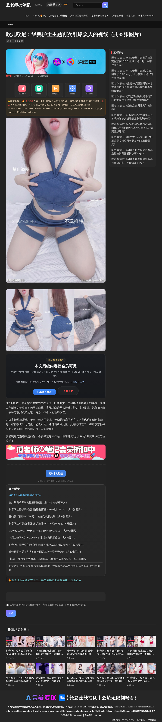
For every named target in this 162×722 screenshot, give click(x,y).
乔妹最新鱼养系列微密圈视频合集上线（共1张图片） (38, 502)
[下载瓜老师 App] (66, 5)
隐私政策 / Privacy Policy (123, 720)
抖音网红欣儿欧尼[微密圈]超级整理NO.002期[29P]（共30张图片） (110, 654)
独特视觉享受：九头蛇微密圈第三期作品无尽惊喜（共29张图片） (45, 551)
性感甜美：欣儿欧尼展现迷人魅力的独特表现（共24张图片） (141, 681)
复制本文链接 (56, 473)
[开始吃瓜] (55, 90)
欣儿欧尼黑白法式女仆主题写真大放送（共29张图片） (111, 681)
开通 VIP (68, 390)
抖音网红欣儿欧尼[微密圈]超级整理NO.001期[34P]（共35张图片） (140, 654)
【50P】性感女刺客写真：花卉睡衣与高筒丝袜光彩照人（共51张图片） (49, 558)
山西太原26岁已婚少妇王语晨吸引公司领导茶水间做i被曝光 (132, 141)
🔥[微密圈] (27, 101)
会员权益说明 (77, 381)
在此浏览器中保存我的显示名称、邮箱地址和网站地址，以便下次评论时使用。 (48, 605)
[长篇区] (39, 90)
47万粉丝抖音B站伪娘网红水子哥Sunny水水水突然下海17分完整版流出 (132, 74)
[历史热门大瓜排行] (58, 15)
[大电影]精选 (117, 15)
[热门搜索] (89, 90)
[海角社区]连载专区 (79, 15)
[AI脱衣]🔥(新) (39, 15)
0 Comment (43, 76)
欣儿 (9, 41)
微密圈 (9, 76)
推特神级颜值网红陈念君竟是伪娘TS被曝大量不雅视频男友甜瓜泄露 (132, 87)
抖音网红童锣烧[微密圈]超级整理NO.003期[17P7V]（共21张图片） (46, 509)
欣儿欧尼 (19, 41)
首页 (27, 15)
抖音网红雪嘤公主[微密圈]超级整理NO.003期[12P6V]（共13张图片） (47, 544)
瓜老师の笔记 (18, 5)
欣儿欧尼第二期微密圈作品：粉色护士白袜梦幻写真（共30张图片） (50, 681)
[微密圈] (72, 90)
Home (10, 24)
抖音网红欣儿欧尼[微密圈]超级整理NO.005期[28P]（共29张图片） (19, 654)
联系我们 (130, 15)
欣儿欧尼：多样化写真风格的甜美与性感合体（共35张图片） (20, 681)
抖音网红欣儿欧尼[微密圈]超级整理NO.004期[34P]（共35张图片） (49, 654)
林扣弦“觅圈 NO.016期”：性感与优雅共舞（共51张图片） (41, 516)
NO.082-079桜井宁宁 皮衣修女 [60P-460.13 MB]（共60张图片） (44, 530)
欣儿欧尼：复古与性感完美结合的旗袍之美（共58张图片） (80, 681)
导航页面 (152, 720)
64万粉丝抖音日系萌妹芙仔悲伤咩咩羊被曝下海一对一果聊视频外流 (132, 61)
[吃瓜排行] (22, 90)
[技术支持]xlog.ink (146, 15)
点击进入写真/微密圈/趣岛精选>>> (26, 495)
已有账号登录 (44, 392)
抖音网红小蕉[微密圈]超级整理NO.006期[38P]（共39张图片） (43, 523)
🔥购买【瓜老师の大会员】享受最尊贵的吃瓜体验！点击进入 (44, 580)
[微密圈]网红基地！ (100, 15)
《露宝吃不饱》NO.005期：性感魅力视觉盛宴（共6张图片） (43, 537)
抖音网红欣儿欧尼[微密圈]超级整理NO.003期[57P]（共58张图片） (80, 654)
